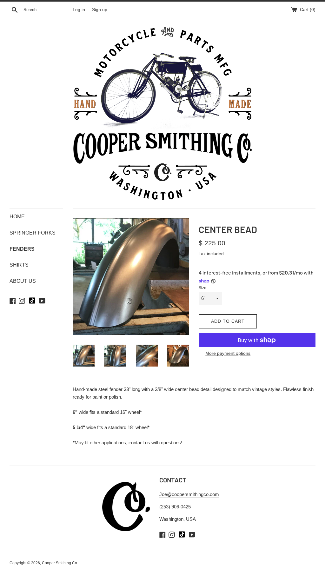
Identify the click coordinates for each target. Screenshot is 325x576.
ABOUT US (23, 281)
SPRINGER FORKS (33, 232)
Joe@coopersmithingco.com (189, 494)
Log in (79, 9)
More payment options (227, 353)
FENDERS (22, 249)
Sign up (99, 9)
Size (202, 288)
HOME (17, 216)
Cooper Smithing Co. (60, 563)
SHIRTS (19, 265)
